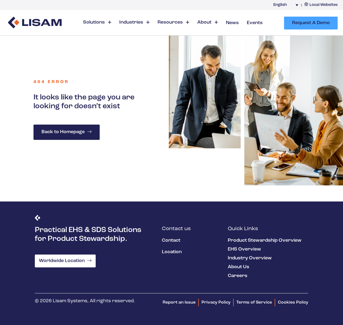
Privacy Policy (216, 302)
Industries (131, 22)
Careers (237, 276)
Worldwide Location (62, 261)
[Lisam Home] (35, 23)
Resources (171, 22)
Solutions (94, 22)
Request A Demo (311, 23)
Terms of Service (254, 302)
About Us (238, 267)
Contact (171, 240)
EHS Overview (244, 249)
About (204, 22)
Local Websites (324, 5)
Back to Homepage (63, 132)
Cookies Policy (293, 302)
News (232, 23)
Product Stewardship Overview (264, 240)
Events (255, 23)
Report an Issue (179, 302)
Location (172, 252)
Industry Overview (250, 258)
